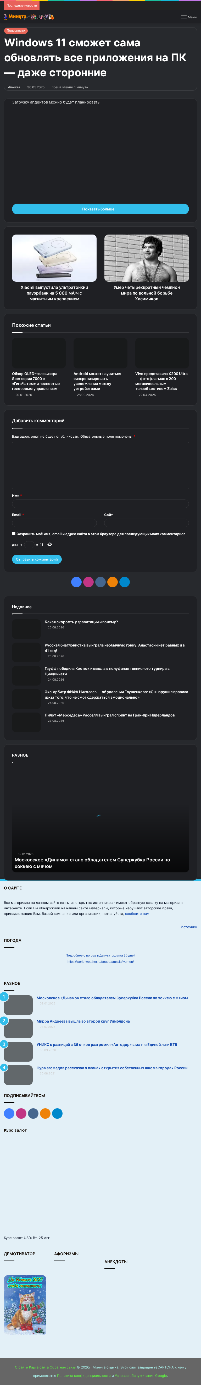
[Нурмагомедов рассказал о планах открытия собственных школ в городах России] (18, 1075)
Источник (189, 927)
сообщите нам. (137, 913)
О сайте (21, 1367)
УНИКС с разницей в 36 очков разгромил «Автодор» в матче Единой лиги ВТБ (107, 1044)
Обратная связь (63, 1367)
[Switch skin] (174, 19)
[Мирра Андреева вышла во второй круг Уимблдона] (18, 1028)
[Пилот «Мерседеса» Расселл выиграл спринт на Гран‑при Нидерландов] (26, 722)
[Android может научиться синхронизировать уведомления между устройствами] (100, 353)
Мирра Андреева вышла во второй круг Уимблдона (83, 1021)
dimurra (14, 87)
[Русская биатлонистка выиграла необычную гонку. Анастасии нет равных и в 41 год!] (26, 652)
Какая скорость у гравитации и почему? (81, 622)
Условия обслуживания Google (141, 1375)
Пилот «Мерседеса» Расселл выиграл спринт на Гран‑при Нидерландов (110, 715)
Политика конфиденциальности (84, 1375)
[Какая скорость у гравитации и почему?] (26, 629)
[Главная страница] (29, 17)
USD (27, 1238)
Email (18, 515)
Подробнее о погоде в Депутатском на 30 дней (101, 955)
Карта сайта (39, 1367)
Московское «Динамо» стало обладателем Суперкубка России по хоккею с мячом (112, 998)
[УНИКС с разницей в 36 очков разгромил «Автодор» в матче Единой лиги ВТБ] (18, 1052)
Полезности (16, 30)
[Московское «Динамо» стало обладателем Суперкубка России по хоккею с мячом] (18, 1005)
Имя (17, 495)
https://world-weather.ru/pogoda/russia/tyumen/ (101, 962)
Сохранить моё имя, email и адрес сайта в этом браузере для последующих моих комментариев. (101, 534)
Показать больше (98, 209)
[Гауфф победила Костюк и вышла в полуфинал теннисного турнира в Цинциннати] (26, 676)
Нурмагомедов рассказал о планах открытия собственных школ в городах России (112, 1068)
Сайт (108, 515)
